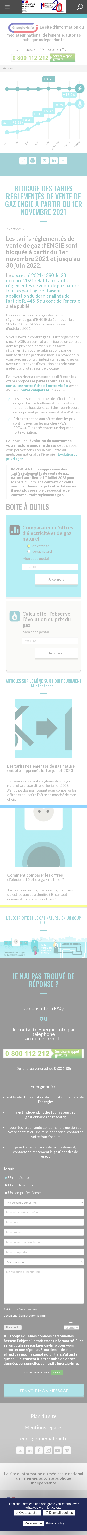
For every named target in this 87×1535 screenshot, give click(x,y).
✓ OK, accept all (27, 1513)
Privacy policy (55, 1523)
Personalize (33, 1523)
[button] (80, 7)
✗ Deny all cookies (59, 1513)
